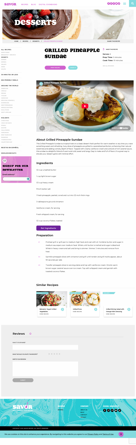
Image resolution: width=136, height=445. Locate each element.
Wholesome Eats (8, 153)
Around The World (9, 86)
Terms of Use (108, 434)
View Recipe (44, 314)
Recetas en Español (10, 147)
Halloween (5, 130)
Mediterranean (7, 105)
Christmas (5, 120)
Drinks (3, 62)
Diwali (3, 125)
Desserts (4, 57)
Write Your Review (19, 359)
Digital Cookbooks (48, 4)
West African (6, 112)
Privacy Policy (93, 434)
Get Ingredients (48, 228)
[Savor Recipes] (10, 3)
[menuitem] (25, 4)
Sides (3, 66)
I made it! (73, 67)
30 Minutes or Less (9, 75)
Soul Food (5, 110)
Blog (33, 4)
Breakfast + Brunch (8, 55)
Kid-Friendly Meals (9, 80)
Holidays (5, 118)
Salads (3, 64)
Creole (3, 91)
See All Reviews (108, 66)
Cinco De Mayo (6, 123)
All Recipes (6, 50)
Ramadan (4, 137)
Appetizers (5, 52)
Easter (3, 128)
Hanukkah (5, 132)
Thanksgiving (6, 139)
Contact (84, 415)
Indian (3, 93)
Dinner (3, 59)
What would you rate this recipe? (25, 354)
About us (84, 410)
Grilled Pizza (77, 309)
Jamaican (4, 98)
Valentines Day (6, 142)
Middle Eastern (7, 107)
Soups (3, 69)
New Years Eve (6, 135)
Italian (3, 95)
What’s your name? (19, 342)
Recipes (24, 4)
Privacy (83, 417)
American (4, 88)
